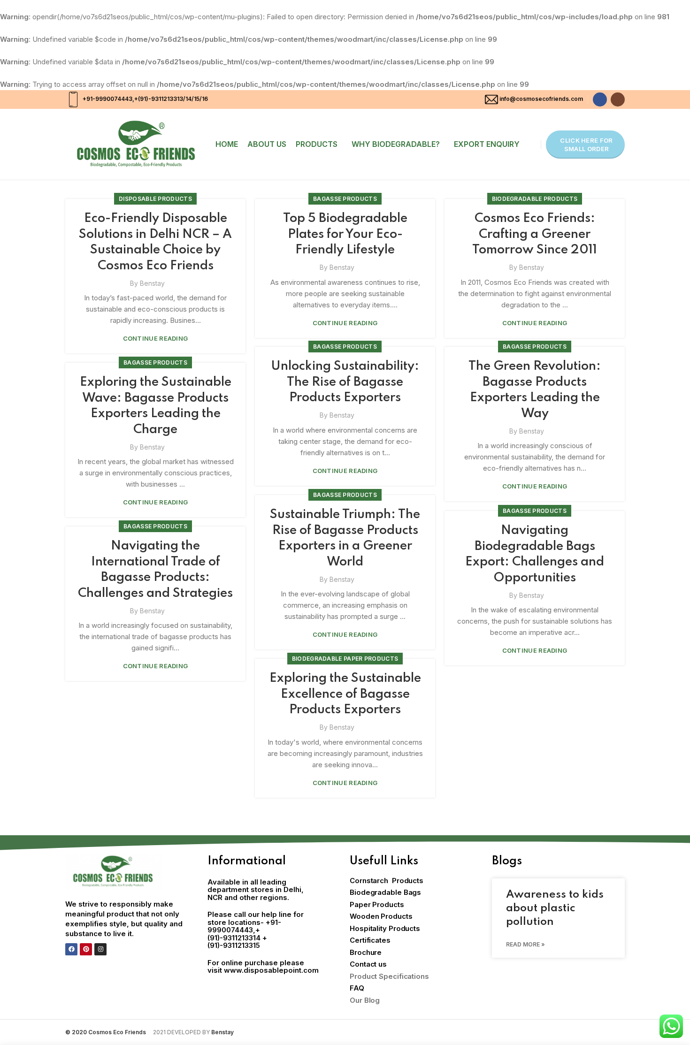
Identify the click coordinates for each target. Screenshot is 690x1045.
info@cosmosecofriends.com (541, 98)
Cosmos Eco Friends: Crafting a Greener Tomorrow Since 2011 (534, 234)
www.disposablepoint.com (271, 970)
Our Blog (365, 1000)
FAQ (357, 988)
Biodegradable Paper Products (345, 658)
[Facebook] (71, 949)
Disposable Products (155, 198)
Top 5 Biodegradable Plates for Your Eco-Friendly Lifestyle (345, 234)
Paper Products (377, 904)
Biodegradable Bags (385, 892)
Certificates (370, 940)
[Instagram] (100, 949)
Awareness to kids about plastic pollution (555, 908)
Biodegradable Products (535, 198)
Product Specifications (389, 976)
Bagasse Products (345, 198)
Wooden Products (381, 916)
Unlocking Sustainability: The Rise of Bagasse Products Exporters (345, 382)
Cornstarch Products (386, 880)
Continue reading (155, 339)
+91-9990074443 (106, 98)
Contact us (368, 964)
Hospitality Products (385, 928)
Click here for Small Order (586, 145)
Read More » (525, 944)
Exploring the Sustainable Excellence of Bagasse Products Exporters (345, 694)
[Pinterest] (86, 949)
